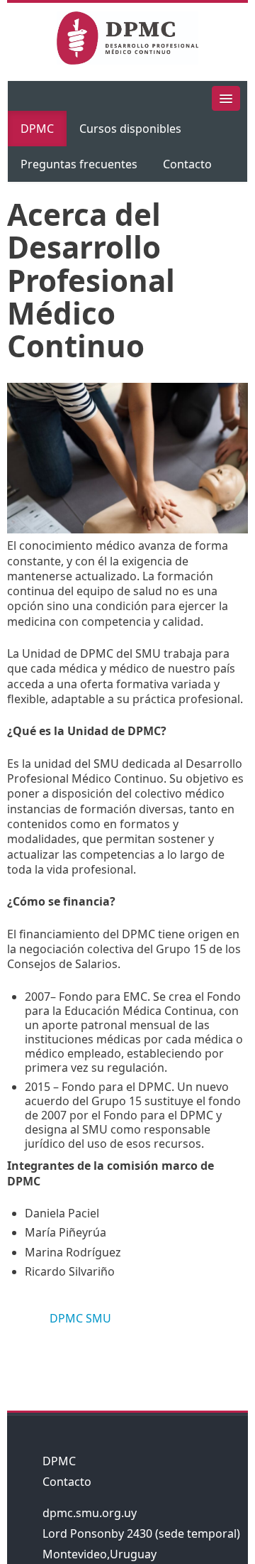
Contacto (187, 164)
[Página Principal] (127, 40)
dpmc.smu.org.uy (89, 1513)
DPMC (37, 128)
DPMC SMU (80, 1318)
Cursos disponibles (130, 128)
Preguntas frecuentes (79, 164)
